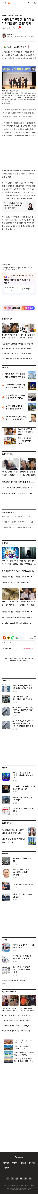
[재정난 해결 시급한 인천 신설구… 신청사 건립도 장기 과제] (6, 777)
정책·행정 (5, 680)
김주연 (9, 34)
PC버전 (32, 1185)
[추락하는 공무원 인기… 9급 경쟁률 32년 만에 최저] (6, 959)
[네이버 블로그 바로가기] (30, 1178)
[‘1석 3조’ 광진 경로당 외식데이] (6, 886)
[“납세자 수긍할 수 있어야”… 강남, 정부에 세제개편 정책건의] (6, 873)
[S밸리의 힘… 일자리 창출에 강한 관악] (6, 897)
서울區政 (10, 15)
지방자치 (4, 768)
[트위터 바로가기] (12, 1178)
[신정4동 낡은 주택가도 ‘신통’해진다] (6, 811)
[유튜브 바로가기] (16, 1178)
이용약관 (10, 1185)
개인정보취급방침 (18, 1185)
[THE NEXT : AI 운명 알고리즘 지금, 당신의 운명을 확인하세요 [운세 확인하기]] (19, 308)
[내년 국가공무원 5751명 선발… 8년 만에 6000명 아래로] (6, 971)
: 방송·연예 (8, 992)
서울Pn (4, 15)
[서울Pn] (6, 2)
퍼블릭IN (6, 1168)
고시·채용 (32, 1163)
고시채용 (4, 940)
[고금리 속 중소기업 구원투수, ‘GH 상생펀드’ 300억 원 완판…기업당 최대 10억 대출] (6, 725)
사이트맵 (27, 1185)
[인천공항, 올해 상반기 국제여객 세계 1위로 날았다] (6, 699)
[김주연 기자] (4, 35)
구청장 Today (19, 15)
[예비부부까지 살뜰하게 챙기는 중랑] (6, 861)
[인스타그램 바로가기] (21, 1178)
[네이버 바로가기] (25, 1178)
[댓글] (19, 28)
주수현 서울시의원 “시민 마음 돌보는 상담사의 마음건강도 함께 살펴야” (13, 205)
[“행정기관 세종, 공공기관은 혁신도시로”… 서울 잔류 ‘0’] (6, 688)
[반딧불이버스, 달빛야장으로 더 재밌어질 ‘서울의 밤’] (6, 789)
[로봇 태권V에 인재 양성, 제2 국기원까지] (6, 800)
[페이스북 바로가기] (8, 1178)
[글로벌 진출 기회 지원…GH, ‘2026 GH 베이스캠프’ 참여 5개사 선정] (6, 711)
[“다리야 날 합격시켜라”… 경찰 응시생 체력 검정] (6, 947)
